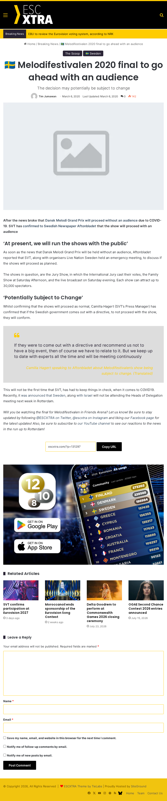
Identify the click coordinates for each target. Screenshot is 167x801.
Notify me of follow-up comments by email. (37, 746)
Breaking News (48, 44)
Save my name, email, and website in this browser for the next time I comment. (61, 738)
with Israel (84, 395)
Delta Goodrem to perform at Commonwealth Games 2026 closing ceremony (103, 612)
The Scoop (72, 53)
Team (140, 793)
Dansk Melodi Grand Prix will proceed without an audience (91, 220)
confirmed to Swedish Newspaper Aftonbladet (59, 226)
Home (31, 44)
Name (8, 701)
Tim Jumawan (47, 96)
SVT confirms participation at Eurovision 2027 (16, 608)
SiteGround (138, 786)
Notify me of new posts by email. (29, 755)
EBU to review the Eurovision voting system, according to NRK (67, 34)
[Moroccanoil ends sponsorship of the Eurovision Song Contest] (62, 590)
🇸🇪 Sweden (93, 53)
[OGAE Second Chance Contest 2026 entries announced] (146, 590)
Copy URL (109, 446)
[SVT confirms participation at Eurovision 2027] (20, 590)
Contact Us (155, 793)
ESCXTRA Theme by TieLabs (83, 786)
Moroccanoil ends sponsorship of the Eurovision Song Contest (60, 610)
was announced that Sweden (43, 395)
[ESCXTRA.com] (33, 15)
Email (8, 719)
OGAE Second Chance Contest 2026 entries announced (146, 608)
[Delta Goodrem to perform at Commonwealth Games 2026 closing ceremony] (104, 590)
